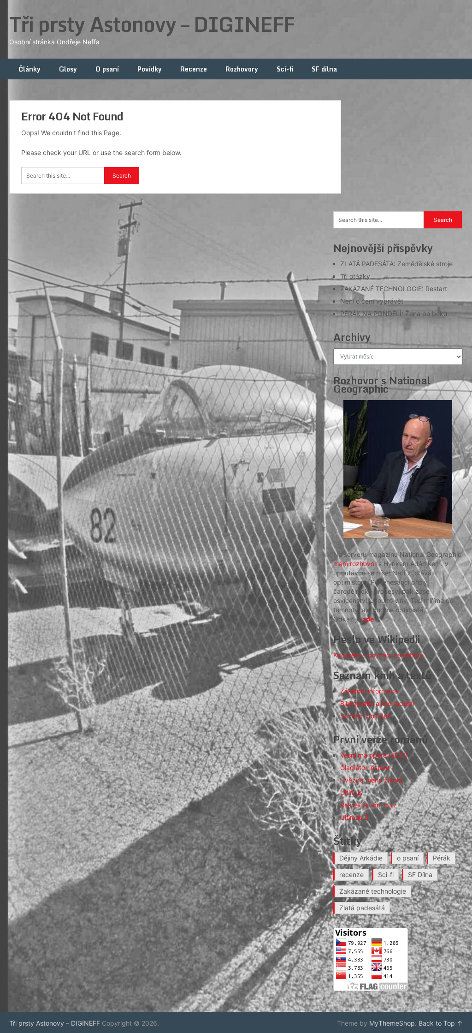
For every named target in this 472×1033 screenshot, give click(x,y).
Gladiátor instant (364, 767)
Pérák (441, 858)
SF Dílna (420, 874)
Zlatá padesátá (362, 908)
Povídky (149, 69)
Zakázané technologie (372, 891)
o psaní (408, 858)
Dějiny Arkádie (361, 858)
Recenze (193, 69)
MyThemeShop (392, 1023)
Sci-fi (285, 69)
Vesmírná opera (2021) (374, 755)
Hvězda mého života (371, 780)
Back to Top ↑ (441, 1023)
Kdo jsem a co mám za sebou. (378, 655)
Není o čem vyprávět (371, 301)
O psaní (107, 69)
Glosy (68, 69)
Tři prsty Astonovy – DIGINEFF (152, 24)
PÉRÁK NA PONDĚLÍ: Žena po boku (393, 313)
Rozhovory (241, 69)
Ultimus (351, 792)
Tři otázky (355, 276)
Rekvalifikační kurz (368, 805)
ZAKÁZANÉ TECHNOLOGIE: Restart (393, 289)
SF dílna (324, 69)
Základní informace (369, 691)
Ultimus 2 (354, 817)
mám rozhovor (355, 563)
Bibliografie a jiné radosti (377, 703)
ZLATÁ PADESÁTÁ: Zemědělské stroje (396, 264)
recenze (351, 874)
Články (29, 69)
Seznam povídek (365, 716)
